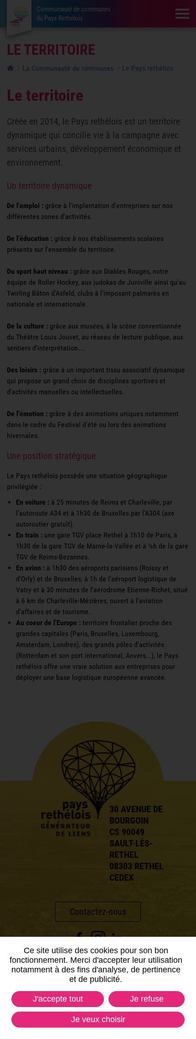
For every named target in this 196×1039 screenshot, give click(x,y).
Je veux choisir (98, 1019)
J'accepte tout (58, 998)
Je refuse (147, 998)
